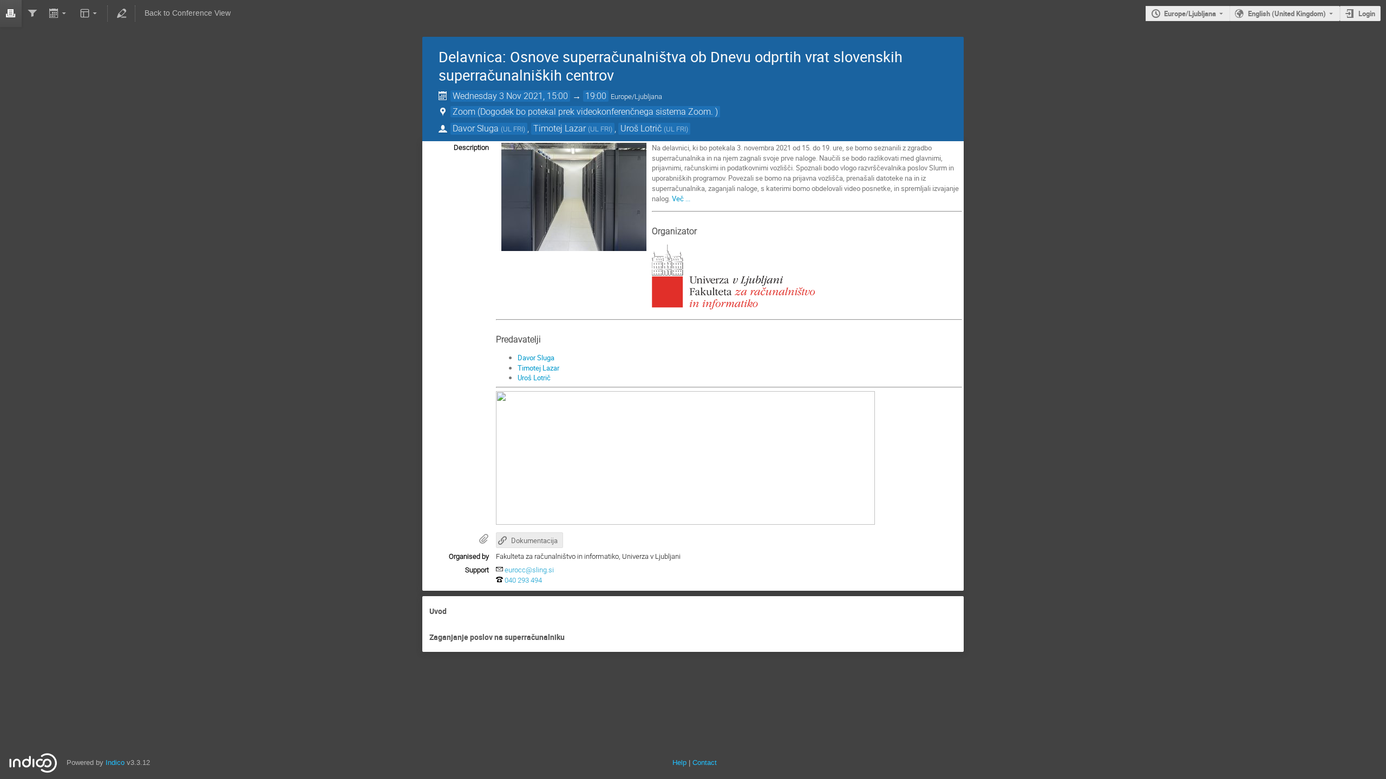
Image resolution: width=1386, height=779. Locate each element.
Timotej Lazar (538, 368)
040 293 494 (523, 580)
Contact (704, 762)
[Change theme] (89, 13)
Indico (115, 762)
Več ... (681, 198)
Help (679, 762)
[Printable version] (11, 13)
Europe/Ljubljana (1190, 13)
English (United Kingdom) (1287, 13)
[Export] (58, 13)
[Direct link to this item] (454, 611)
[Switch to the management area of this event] (121, 13)
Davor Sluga (536, 357)
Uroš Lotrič (534, 377)
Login (1366, 13)
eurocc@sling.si (529, 570)
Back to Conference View (188, 13)
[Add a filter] (32, 13)
